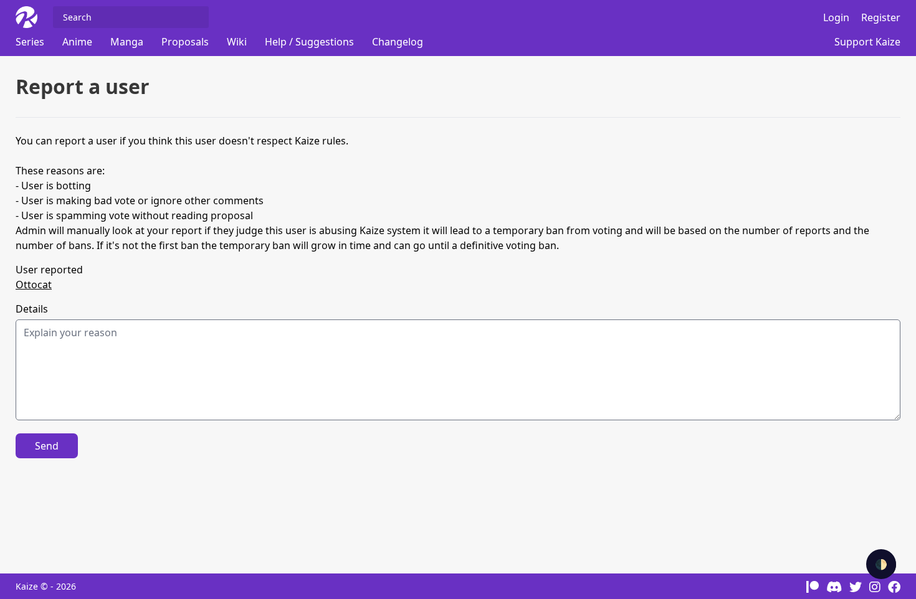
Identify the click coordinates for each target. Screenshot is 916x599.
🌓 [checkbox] (881, 564)
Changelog (397, 42)
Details (32, 309)
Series (30, 42)
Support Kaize (867, 42)
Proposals (185, 42)
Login (836, 17)
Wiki (237, 42)
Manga (126, 42)
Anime (77, 42)
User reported (49, 269)
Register (880, 17)
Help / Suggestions (309, 42)
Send (47, 446)
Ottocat (34, 284)
